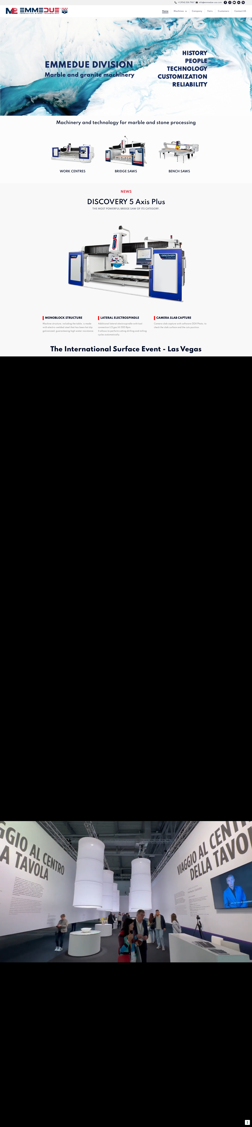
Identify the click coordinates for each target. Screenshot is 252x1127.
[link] (126, 265)
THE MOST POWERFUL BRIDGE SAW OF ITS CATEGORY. (126, 209)
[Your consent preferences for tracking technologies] (247, 1122)
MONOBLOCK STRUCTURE (63, 318)
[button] (3, 67)
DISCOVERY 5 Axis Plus (126, 202)
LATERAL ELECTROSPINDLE (119, 318)
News (126, 192)
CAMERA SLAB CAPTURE (173, 318)
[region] (126, 67)
